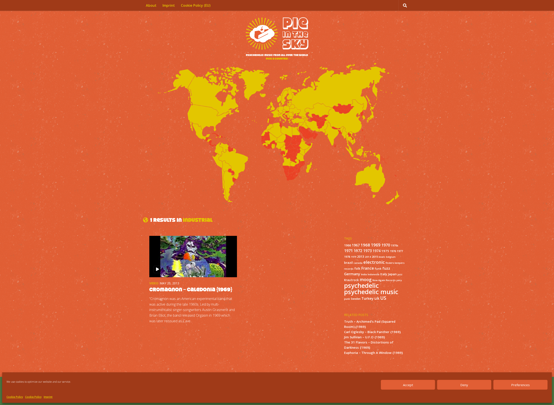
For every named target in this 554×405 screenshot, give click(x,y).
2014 (368, 256)
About (151, 5)
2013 (360, 256)
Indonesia (373, 274)
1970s (394, 245)
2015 (375, 257)
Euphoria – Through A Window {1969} (373, 352)
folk (357, 268)
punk (347, 298)
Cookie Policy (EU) (196, 5)
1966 (347, 245)
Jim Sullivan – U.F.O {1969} (364, 337)
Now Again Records (384, 280)
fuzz (386, 268)
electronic (374, 262)
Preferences (520, 385)
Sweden (356, 298)
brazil (348, 263)
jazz (400, 274)
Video (153, 283)
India (364, 274)
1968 (365, 245)
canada (358, 262)
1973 (367, 250)
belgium (391, 256)
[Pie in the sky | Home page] (277, 39)
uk (376, 298)
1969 (375, 245)
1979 (353, 256)
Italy (383, 274)
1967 (356, 245)
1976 (393, 251)
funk (378, 269)
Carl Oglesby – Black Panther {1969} (372, 332)
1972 (358, 250)
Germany (352, 273)
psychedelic (361, 285)
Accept (408, 385)
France (367, 268)
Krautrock (351, 280)
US (383, 298)
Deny (464, 385)
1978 (347, 257)
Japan (392, 274)
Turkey (367, 298)
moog (366, 279)
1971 (348, 250)
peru (399, 280)
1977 (400, 251)
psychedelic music (371, 291)
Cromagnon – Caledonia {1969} (190, 289)
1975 (385, 251)
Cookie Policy (14, 397)
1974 (376, 250)
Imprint (48, 397)
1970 (385, 245)
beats (382, 256)
